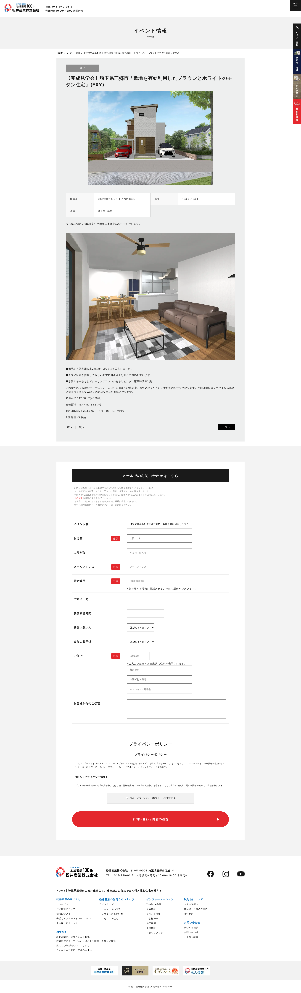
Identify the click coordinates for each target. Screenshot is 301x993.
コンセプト (62, 904)
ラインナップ (106, 904)
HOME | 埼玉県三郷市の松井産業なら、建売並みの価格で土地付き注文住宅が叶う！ (109, 890)
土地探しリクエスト (67, 923)
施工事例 (151, 923)
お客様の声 (152, 918)
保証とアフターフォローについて (74, 918)
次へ (81, 427)
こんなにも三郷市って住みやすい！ (75, 950)
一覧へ (226, 427)
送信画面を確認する (150, 819)
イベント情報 (153, 913)
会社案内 (188, 913)
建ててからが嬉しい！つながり (73, 945)
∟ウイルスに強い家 (111, 913)
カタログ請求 (191, 937)
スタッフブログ (154, 932)
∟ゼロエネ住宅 (108, 918)
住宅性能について (65, 909)
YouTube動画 (153, 904)
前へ (69, 427)
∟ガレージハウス (110, 909)
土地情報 (151, 928)
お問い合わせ (191, 932)
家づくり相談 (191, 927)
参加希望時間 (82, 613)
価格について (63, 913)
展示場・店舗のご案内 (196, 909)
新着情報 (151, 909)
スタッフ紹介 (191, 904)
